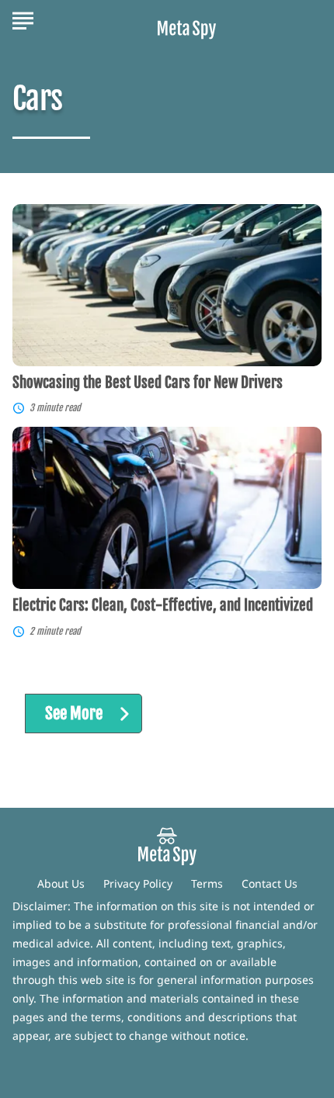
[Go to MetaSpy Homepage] (187, 20)
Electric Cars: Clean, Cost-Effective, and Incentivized (162, 605)
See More (74, 713)
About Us (61, 883)
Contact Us (269, 883)
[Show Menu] (22, 18)
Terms (207, 883)
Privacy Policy (137, 883)
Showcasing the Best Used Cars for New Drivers (147, 382)
